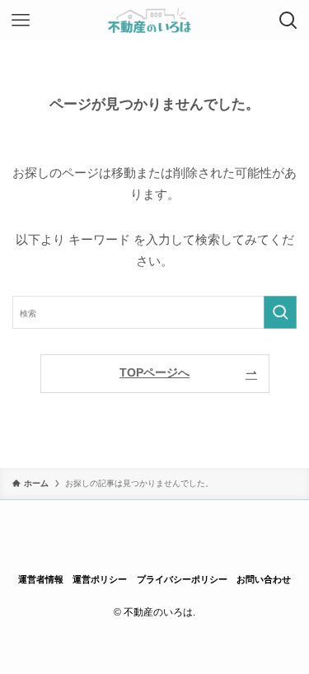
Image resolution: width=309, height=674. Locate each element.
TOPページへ (154, 373)
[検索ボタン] (288, 20)
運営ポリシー (100, 579)
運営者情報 (40, 579)
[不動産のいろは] (154, 20)
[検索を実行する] (280, 312)
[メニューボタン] (20, 20)
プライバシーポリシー (182, 579)
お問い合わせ (263, 579)
